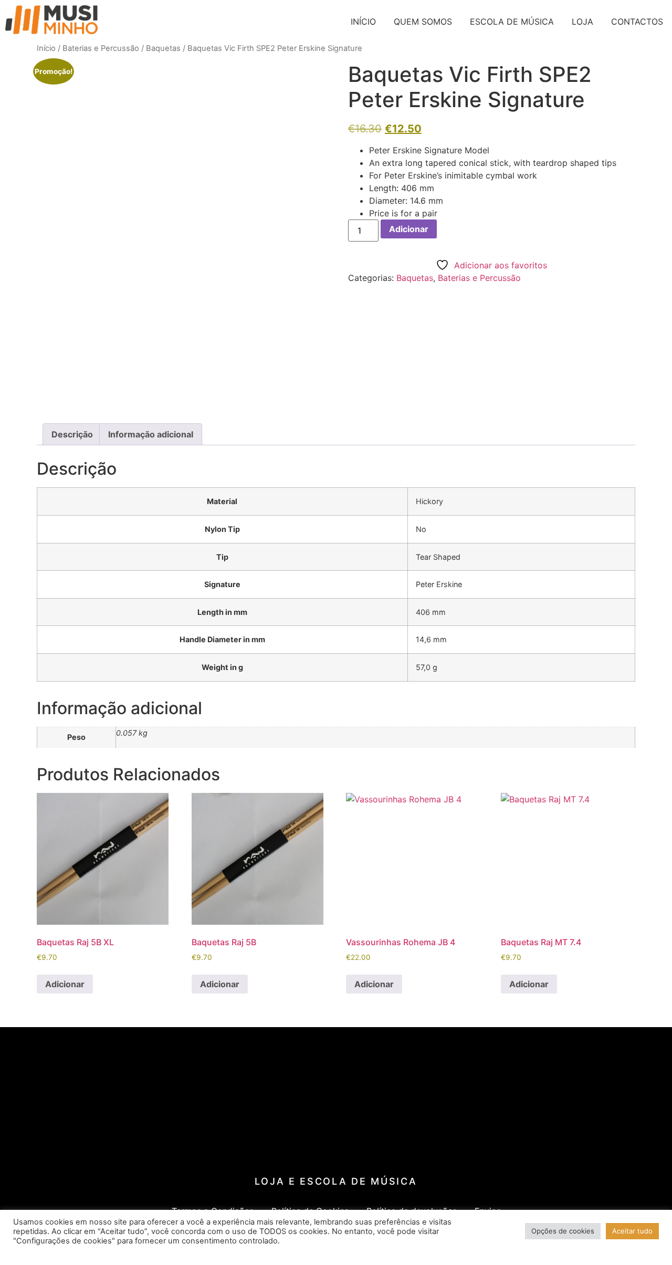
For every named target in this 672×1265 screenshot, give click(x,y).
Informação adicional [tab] (150, 434)
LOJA (582, 21)
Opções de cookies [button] (562, 1231)
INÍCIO (363, 21)
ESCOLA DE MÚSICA (512, 21)
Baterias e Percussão (100, 48)
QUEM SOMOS (423, 21)
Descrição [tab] (72, 434)
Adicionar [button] (65, 984)
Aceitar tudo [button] (632, 1231)
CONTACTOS (637, 21)
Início (46, 48)
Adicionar (408, 229)
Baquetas (163, 48)
